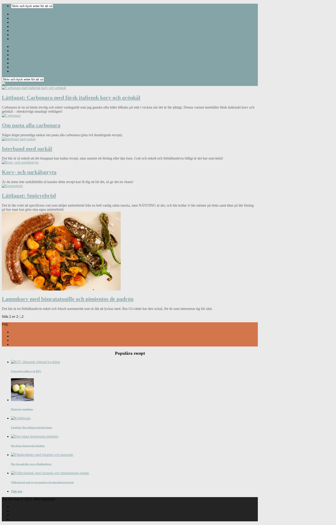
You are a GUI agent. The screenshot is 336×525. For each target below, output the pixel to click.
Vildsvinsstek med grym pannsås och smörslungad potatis (42, 482)
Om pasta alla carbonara (31, 125)
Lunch (16, 18)
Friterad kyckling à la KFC (26, 371)
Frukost (17, 22)
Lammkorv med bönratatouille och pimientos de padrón (67, 299)
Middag (17, 14)
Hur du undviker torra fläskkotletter (31, 464)
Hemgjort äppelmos (22, 409)
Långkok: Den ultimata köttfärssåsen (31, 427)
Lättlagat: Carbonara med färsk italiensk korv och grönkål (71, 98)
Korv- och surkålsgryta (29, 172)
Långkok (18, 39)
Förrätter (18, 30)
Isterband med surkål (27, 149)
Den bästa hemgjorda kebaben (28, 445)
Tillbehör (18, 26)
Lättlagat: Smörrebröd (29, 196)
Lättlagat (18, 35)
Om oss (16, 491)
